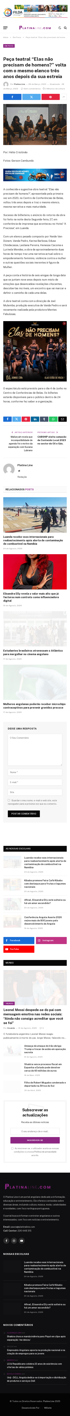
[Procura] (65, 27)
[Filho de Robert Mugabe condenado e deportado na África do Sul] (12, 1087)
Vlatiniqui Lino (14, 1333)
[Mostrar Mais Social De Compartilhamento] (64, 97)
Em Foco (9, 46)
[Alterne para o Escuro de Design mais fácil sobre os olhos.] (60, 27)
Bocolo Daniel (14, 1374)
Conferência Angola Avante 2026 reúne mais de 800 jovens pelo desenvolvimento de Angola (43, 920)
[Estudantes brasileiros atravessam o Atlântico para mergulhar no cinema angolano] (35, 628)
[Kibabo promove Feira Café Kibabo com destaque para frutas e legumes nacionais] (12, 885)
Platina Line (19, 84)
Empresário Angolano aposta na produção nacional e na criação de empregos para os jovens (36, 1352)
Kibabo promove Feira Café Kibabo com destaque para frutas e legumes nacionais (45, 883)
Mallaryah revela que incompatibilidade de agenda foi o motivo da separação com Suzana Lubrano (20, 444)
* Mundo (9, 1003)
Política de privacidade (45, 1152)
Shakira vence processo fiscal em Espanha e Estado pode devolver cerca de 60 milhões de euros (43, 1067)
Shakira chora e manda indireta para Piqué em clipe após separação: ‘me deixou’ (36, 1338)
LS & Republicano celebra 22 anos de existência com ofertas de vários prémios (34, 1366)
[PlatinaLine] (35, 28)
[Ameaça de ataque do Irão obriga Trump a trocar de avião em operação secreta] (12, 1050)
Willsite (48, 1408)
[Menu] (5, 27)
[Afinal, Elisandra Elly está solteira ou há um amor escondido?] (12, 904)
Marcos (11, 1360)
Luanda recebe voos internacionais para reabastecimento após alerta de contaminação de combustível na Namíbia (33, 540)
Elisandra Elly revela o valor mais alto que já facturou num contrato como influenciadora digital (31, 597)
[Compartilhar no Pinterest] (51, 97)
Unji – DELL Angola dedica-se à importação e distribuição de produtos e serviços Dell (36, 1379)
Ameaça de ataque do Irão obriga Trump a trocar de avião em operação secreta (45, 1049)
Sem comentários (32, 89)
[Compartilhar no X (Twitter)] (31, 97)
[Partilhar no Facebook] (12, 97)
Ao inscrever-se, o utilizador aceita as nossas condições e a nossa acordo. (36, 1152)
